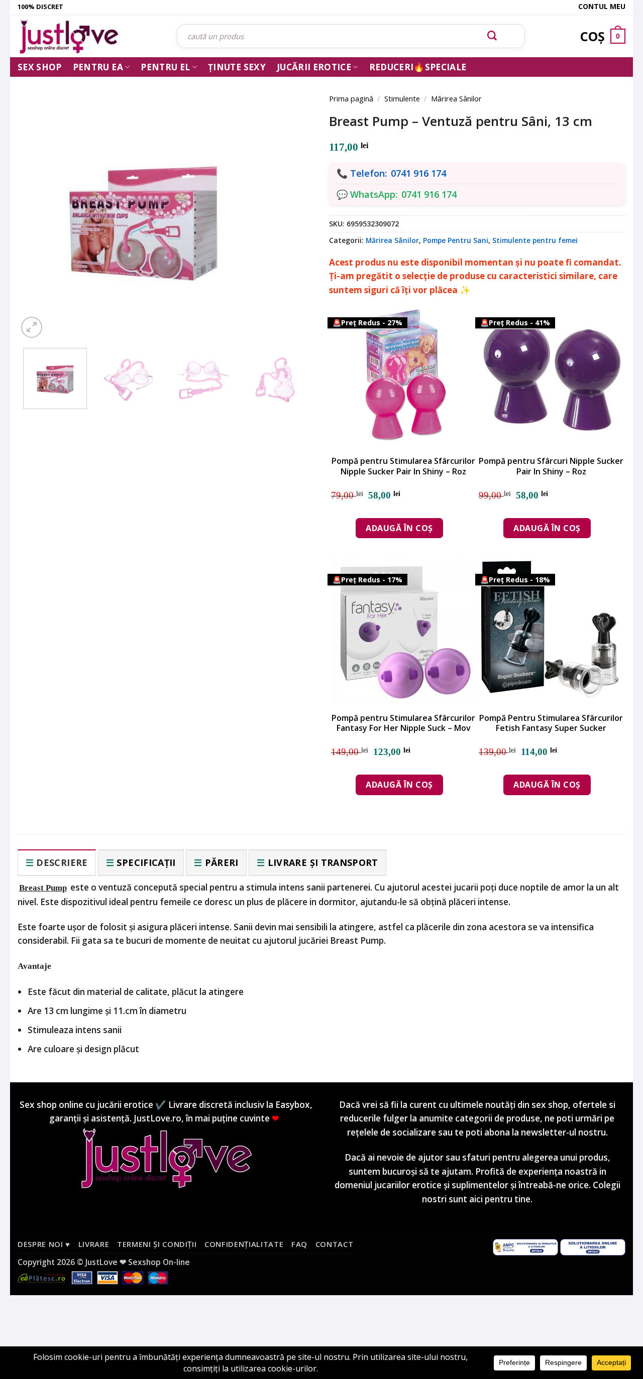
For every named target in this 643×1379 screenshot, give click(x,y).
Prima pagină (351, 98)
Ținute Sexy (237, 67)
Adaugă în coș (399, 528)
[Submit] (492, 36)
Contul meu (601, 6)
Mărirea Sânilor (456, 98)
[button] (31, 327)
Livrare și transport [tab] (323, 862)
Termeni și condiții (157, 1244)
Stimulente (402, 98)
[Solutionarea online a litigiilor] (592, 1246)
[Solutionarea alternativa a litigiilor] (525, 1246)
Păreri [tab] (222, 862)
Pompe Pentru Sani (455, 240)
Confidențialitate (243, 1244)
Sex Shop (40, 67)
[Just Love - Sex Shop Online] (90, 36)
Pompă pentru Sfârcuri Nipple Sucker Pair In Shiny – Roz (551, 466)
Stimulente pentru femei (535, 240)
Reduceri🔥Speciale (418, 67)
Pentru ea (98, 67)
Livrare (94, 1244)
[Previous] (40, 202)
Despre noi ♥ (44, 1244)
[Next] (291, 202)
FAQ (299, 1244)
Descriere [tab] (61, 862)
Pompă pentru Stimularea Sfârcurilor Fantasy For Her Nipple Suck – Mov (403, 723)
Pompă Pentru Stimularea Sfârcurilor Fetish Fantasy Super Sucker (551, 723)
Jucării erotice (314, 67)
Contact (334, 1244)
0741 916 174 (418, 173)
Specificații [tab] (146, 862)
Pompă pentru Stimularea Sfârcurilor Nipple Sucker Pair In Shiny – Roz (403, 466)
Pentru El (165, 67)
